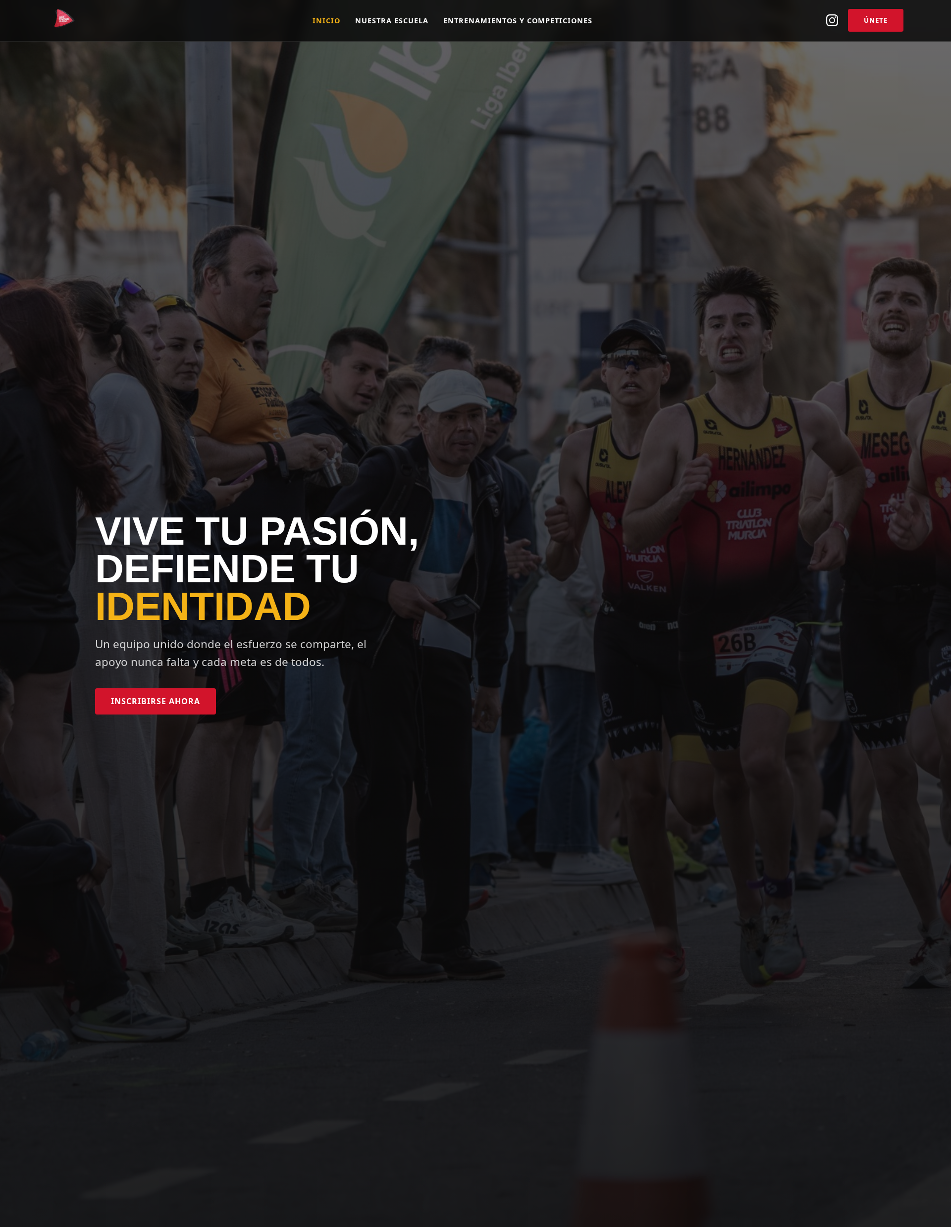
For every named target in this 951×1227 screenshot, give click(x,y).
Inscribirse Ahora (155, 701)
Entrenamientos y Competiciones (517, 20)
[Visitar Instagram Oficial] (832, 20)
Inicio (326, 20)
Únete (876, 20)
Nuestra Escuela (391, 20)
